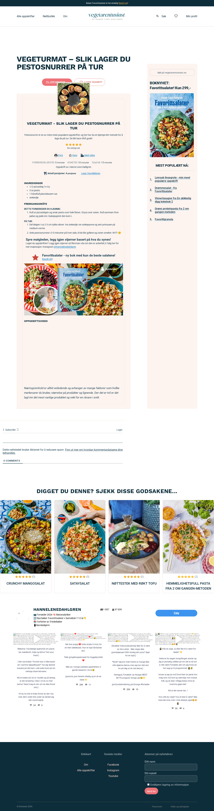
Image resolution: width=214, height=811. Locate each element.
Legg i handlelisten (90, 173)
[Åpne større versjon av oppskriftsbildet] (73, 99)
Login (119, 429)
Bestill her (123, 3)
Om (65, 16)
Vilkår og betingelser (180, 806)
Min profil (191, 16)
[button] (67, 144)
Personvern (157, 806)
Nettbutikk (49, 16)
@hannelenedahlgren (65, 246)
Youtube (113, 776)
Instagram (113, 770)
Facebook (113, 764)
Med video (89, 155)
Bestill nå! (47, 259)
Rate (74, 155)
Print (60, 155)
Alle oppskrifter (25, 16)
